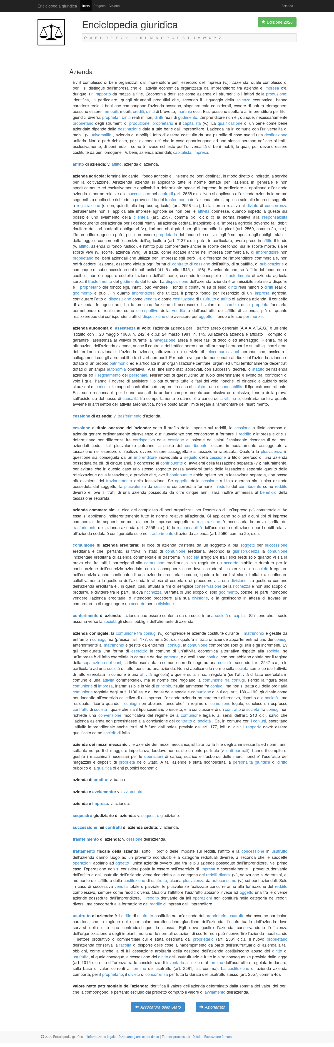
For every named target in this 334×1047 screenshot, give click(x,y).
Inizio (86, 5)
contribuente (196, 445)
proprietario (83, 123)
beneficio (268, 492)
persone (171, 657)
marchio (184, 111)
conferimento (86, 615)
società (192, 557)
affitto (78, 164)
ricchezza (241, 586)
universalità (101, 134)
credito (100, 779)
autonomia (116, 369)
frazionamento (119, 480)
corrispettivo (147, 310)
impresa (271, 88)
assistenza (125, 328)
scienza (243, 99)
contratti (165, 193)
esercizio (139, 651)
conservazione (208, 586)
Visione (114, 5)
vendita (150, 299)
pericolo (102, 386)
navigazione (164, 340)
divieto (252, 205)
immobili (110, 111)
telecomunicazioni (223, 351)
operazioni (153, 756)
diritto (282, 762)
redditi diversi (218, 874)
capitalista (192, 123)
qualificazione (230, 123)
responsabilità (274, 217)
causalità (130, 398)
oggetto (205, 316)
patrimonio (119, 363)
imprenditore (267, 252)
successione (139, 193)
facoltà (125, 945)
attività (203, 211)
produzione (276, 94)
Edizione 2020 (279, 22)
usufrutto (208, 299)
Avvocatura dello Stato (160, 1007)
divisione (239, 580)
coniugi (98, 639)
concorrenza (276, 205)
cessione (202, 264)
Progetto (99, 5)
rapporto (103, 94)
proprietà (110, 117)
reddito (245, 434)
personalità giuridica (251, 762)
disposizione (177, 281)
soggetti (247, 545)
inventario (175, 962)
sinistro (200, 386)
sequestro (82, 815)
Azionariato (215, 1007)
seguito (190, 457)
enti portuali (237, 750)
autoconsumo (224, 880)
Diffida (197, 1036)
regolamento (109, 375)
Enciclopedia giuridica (57, 6)
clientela (141, 217)
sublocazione (272, 264)
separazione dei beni (102, 662)
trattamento (84, 851)
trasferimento (177, 199)
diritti (150, 111)
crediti (138, 111)
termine (216, 962)
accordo (231, 562)
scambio (231, 304)
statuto (258, 369)
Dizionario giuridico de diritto (138, 1036)
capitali (240, 615)
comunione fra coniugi (136, 633)
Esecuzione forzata (218, 1036)
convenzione (109, 715)
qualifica (104, 768)
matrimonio (254, 633)
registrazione (88, 205)
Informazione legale (101, 1036)
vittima (230, 398)
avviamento (103, 792)
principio (163, 686)
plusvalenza (271, 451)
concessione (253, 851)
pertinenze (253, 316)
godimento (187, 117)
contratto (180, 264)
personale (138, 375)
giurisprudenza (246, 551)
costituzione (183, 299)
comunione (84, 545)
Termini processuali (176, 1036)
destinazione (129, 129)
